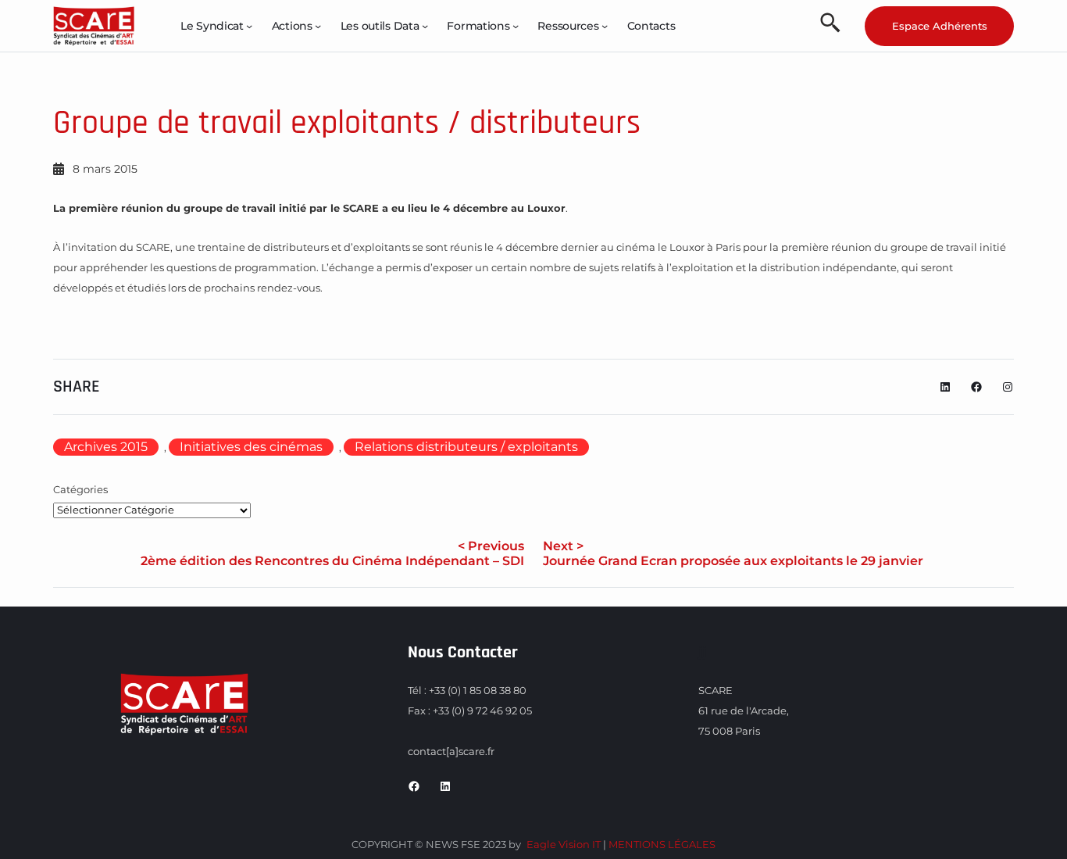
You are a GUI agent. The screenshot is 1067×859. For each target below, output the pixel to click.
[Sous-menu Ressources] (604, 26)
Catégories (80, 489)
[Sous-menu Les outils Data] (425, 26)
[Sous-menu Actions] (318, 26)
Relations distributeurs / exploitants (466, 446)
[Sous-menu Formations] (515, 26)
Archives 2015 (106, 446)
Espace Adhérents (939, 26)
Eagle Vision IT (563, 844)
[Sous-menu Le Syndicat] (249, 26)
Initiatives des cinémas (251, 446)
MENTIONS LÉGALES (661, 844)
